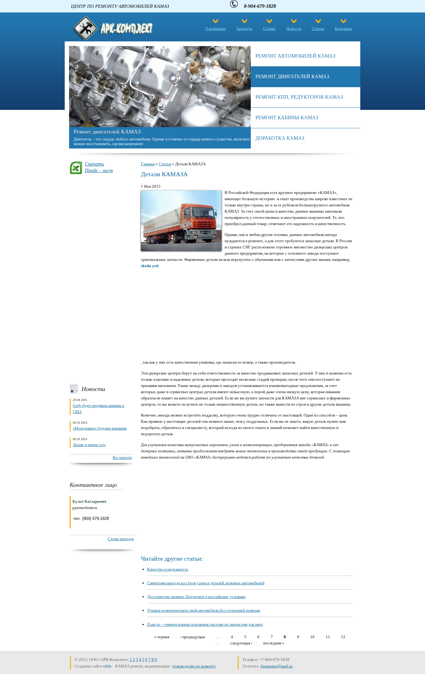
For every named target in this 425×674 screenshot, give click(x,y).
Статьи (318, 28)
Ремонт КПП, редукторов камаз (299, 97)
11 (328, 636)
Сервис (269, 28)
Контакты (343, 28)
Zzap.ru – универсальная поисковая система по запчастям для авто (205, 624)
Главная (148, 164)
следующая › (241, 642)
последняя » (273, 642)
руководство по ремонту (194, 666)
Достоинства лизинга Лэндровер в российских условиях (196, 596)
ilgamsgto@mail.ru (276, 666)
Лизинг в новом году (89, 445)
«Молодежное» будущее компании (100, 428)
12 (343, 636)
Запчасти (244, 28)
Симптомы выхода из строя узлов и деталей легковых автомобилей (205, 583)
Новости (293, 28)
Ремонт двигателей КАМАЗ (107, 132)
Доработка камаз (279, 138)
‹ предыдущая (192, 636)
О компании (215, 28)
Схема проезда (121, 538)
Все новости (122, 457)
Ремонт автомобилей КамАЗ (295, 56)
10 (312, 636)
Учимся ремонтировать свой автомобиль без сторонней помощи (203, 610)
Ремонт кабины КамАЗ (286, 117)
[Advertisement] (101, 279)
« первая (161, 636)
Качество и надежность (167, 569)
